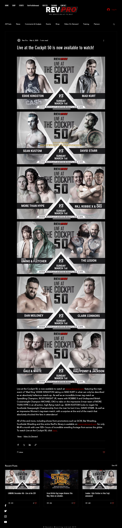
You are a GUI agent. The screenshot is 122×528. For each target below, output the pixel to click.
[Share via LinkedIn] (30, 445)
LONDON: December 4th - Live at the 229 (22, 493)
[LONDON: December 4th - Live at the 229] (22, 479)
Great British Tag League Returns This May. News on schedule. (60, 494)
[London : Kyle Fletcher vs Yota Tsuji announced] (99, 479)
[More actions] (103, 40)
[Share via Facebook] (18, 445)
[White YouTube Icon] (5, 522)
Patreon (97, 24)
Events (48, 24)
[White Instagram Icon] (5, 516)
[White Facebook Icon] (5, 505)
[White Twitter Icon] (5, 511)
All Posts (8, 24)
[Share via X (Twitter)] (24, 445)
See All (114, 465)
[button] (114, 24)
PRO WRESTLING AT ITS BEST (61, 14)
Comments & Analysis (33, 24)
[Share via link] (35, 445)
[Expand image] (61, 83)
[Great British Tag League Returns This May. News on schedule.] (61, 479)
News (18, 24)
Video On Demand (71, 24)
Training (86, 24)
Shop (58, 24)
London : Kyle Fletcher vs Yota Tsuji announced (97, 494)
